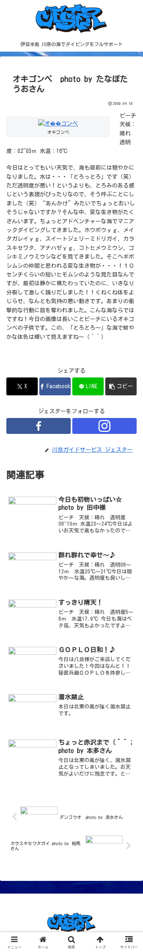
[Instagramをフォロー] (104, 426)
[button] (121, 386)
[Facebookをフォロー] (38, 426)
